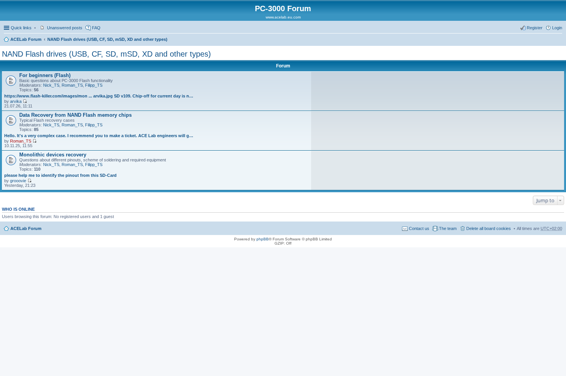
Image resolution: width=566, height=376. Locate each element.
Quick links (21, 27)
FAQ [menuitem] (96, 27)
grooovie (18, 180)
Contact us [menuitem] (419, 228)
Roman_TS (72, 85)
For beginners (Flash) (44, 75)
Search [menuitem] (559, 40)
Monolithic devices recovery (52, 155)
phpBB (262, 239)
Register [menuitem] (535, 27)
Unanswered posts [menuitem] (64, 27)
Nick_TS (51, 85)
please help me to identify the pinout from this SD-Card (60, 175)
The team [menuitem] (448, 228)
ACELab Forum (26, 39)
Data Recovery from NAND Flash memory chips (75, 115)
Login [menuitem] (557, 27)
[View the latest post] (25, 101)
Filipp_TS (93, 85)
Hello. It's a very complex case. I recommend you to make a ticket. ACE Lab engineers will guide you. (98, 135)
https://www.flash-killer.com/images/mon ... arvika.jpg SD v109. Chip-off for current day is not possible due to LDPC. (98, 96)
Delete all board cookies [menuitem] (488, 228)
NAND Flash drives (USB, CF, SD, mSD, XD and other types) (107, 39)
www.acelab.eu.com (283, 17)
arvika (16, 101)
